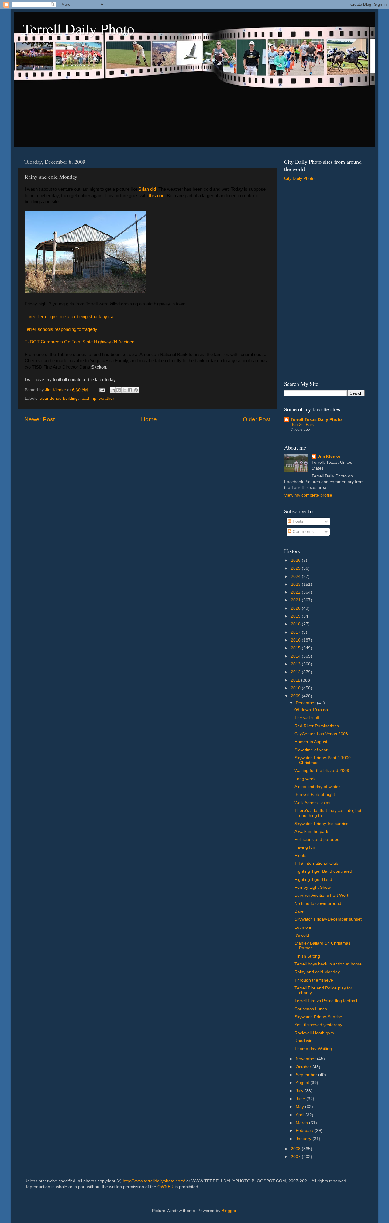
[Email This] (113, 390)
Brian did (147, 189)
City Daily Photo (299, 178)
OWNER (165, 1186)
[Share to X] (124, 390)
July (300, 1091)
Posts (297, 521)
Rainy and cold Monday (317, 972)
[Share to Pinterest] (136, 390)
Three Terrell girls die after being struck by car (70, 316)
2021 (296, 600)
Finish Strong (307, 956)
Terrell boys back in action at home (328, 964)
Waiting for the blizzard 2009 (321, 770)
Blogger (229, 1210)
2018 (296, 624)
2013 (296, 664)
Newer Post (39, 419)
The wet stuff (306, 718)
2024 (296, 576)
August (303, 1082)
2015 (296, 648)
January (304, 1139)
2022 (296, 592)
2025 (296, 568)
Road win (303, 1041)
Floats (300, 855)
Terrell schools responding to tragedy (61, 329)
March (302, 1122)
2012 (296, 672)
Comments (302, 531)
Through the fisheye (313, 980)
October (304, 1067)
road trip (88, 398)
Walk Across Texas (312, 802)
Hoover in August (310, 742)
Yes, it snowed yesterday (318, 1025)
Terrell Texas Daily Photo (316, 419)
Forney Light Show (312, 887)
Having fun (304, 847)
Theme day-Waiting (313, 1048)
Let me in (303, 927)
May (300, 1106)
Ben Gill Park (302, 424)
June (301, 1099)
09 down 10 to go (311, 710)
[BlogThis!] (118, 390)
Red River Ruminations (316, 726)
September (307, 1075)
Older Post (256, 419)
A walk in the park (311, 831)
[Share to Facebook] (130, 390)
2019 (296, 616)
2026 (296, 560)
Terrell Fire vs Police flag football (325, 1001)
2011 (296, 680)
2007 (296, 1156)
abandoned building (59, 398)
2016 (296, 640)
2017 (296, 632)
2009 (296, 696)
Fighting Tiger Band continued (323, 871)
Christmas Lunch (310, 1009)
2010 (296, 688)
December (306, 703)
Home (149, 419)
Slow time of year (311, 750)
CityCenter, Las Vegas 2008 (321, 734)
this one (156, 195)
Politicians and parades (316, 839)
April (300, 1115)
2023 (296, 584)
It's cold (301, 935)
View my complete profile (308, 495)
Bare (299, 911)
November (306, 1058)
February (305, 1130)
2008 (296, 1149)
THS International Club (316, 863)
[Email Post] (101, 390)
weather (106, 398)
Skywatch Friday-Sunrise (318, 1017)
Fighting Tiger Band (313, 879)
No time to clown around (317, 903)
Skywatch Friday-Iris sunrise (321, 823)
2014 (296, 656)
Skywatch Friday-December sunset (328, 919)
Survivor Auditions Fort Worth (322, 895)
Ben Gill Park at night (314, 794)
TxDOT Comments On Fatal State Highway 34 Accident (80, 341)
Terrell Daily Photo (78, 28)
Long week (304, 779)
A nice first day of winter (317, 786)
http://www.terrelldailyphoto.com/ (154, 1181)
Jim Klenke (329, 456)
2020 (296, 608)
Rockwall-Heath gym (314, 1033)
